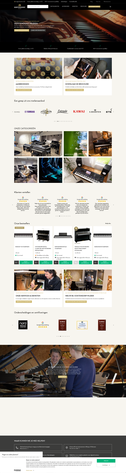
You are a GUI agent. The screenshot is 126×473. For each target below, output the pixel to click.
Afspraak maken (94, 6)
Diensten (75, 6)
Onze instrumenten (38, 30)
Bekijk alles (108, 223)
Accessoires (65, 6)
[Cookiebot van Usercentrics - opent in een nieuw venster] (17, 470)
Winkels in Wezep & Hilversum (51, 48)
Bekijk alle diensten (24, 301)
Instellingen (105, 465)
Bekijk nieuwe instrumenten (76, 301)
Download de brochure (74, 90)
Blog (91, 1)
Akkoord (106, 460)
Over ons (98, 1)
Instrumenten (54, 6)
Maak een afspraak (21, 30)
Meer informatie (25, 262)
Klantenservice (107, 1)
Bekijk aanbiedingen (24, 90)
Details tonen (29, 470)
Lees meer (62, 376)
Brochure (84, 6)
